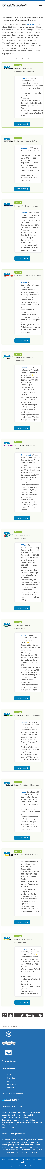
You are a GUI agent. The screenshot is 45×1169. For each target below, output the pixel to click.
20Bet (23, 635)
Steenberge (19, 360)
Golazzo (24, 78)
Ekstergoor (35, 785)
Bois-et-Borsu (20, 628)
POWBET (24, 949)
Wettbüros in (6, 1026)
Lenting (35, 206)
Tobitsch (18, 448)
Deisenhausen (20, 538)
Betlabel (24, 722)
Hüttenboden (20, 942)
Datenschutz (24, 1166)
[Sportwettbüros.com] (14, 5)
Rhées (34, 141)
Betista (24, 148)
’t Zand (35, 854)
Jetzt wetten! (21, 124)
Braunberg (37, 715)
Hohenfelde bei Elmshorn (24, 71)
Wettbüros (31, 24)
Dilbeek (39, 275)
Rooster (24, 282)
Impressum (14, 1166)
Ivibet (23, 792)
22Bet (23, 545)
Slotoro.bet (26, 455)
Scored (24, 212)
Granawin (25, 367)
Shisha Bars (11, 1078)
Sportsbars (11, 1075)
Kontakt (32, 1166)
